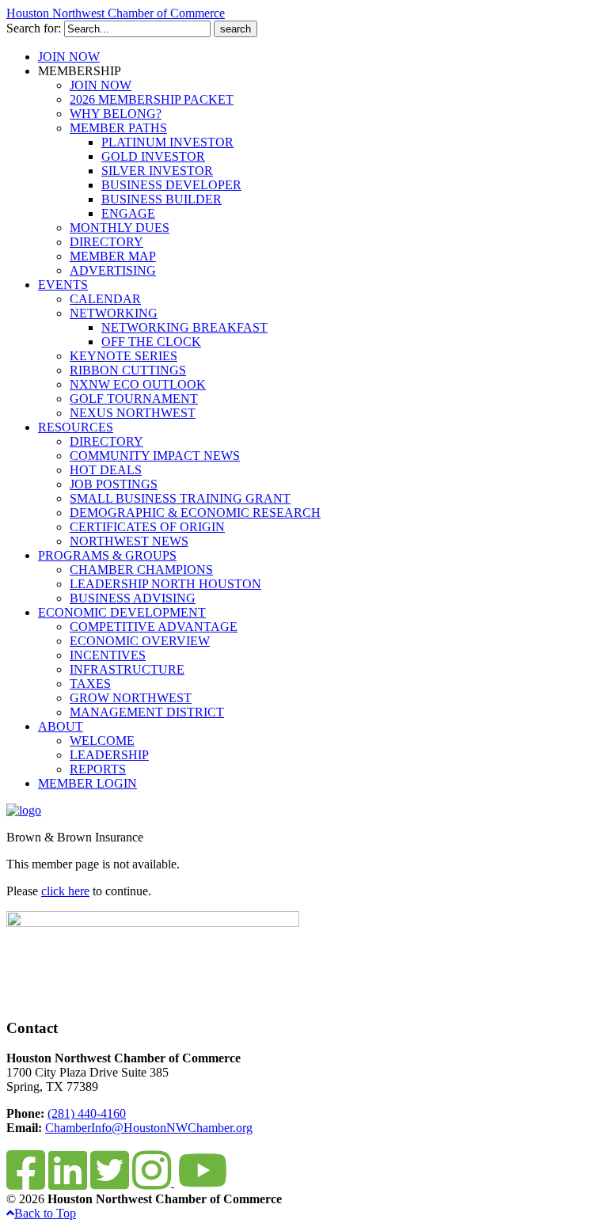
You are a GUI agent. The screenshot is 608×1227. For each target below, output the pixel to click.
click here (65, 891)
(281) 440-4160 (87, 1113)
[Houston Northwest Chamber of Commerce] (23, 810)
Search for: (33, 28)
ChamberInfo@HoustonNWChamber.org (149, 1127)
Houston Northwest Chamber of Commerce (115, 13)
